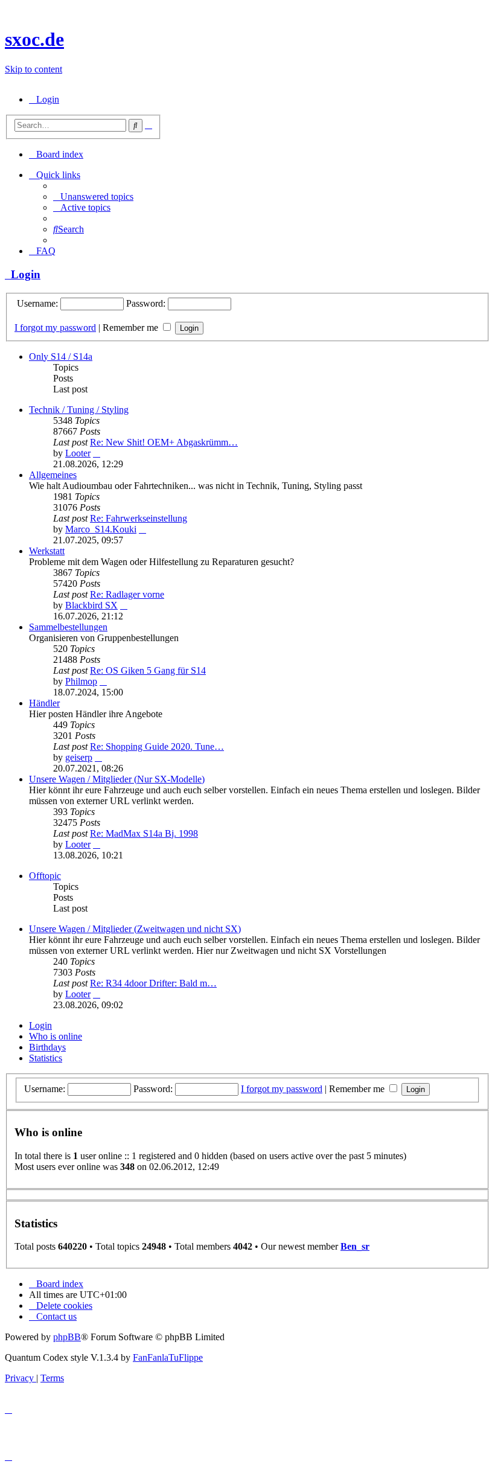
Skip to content (33, 69)
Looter (78, 453)
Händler (44, 703)
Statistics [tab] (45, 1058)
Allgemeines (53, 475)
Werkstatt (47, 551)
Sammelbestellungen (68, 627)
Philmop (81, 681)
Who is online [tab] (55, 1036)
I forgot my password (55, 327)
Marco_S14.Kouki (100, 529)
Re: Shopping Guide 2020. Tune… (157, 746)
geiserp (78, 757)
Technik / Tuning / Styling (79, 409)
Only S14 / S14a (60, 356)
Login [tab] (40, 1025)
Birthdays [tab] (47, 1047)
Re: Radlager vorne (127, 594)
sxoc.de (34, 39)
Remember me (132, 327)
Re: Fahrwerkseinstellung (138, 518)
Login (22, 274)
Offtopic (45, 876)
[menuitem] (44, 99)
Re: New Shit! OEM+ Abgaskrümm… (164, 442)
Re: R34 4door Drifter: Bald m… (153, 983)
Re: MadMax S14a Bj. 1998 (144, 833)
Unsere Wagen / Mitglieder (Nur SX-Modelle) (117, 779)
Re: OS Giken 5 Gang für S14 (148, 670)
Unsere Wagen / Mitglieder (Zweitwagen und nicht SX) (135, 929)
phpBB (67, 1337)
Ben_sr (354, 1246)
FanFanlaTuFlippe (168, 1357)
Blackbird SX (91, 605)
